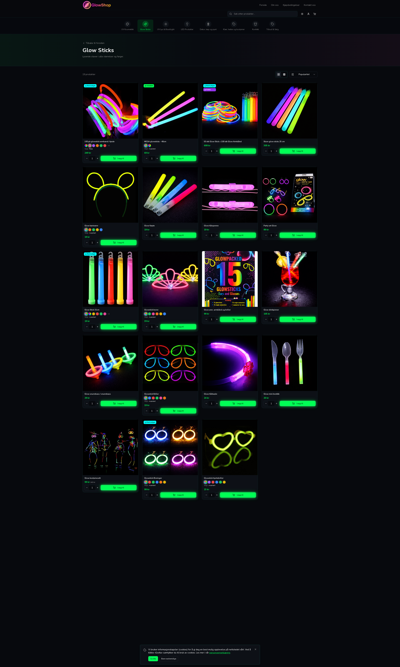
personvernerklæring (219, 652)
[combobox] (303, 74)
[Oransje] (97, 145)
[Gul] (97, 229)
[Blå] (101, 229)
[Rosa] (90, 145)
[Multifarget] (86, 145)
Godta (153, 658)
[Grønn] (101, 145)
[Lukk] (255, 649)
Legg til (121, 158)
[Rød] (104, 145)
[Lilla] (93, 145)
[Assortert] (146, 145)
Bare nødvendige (168, 658)
